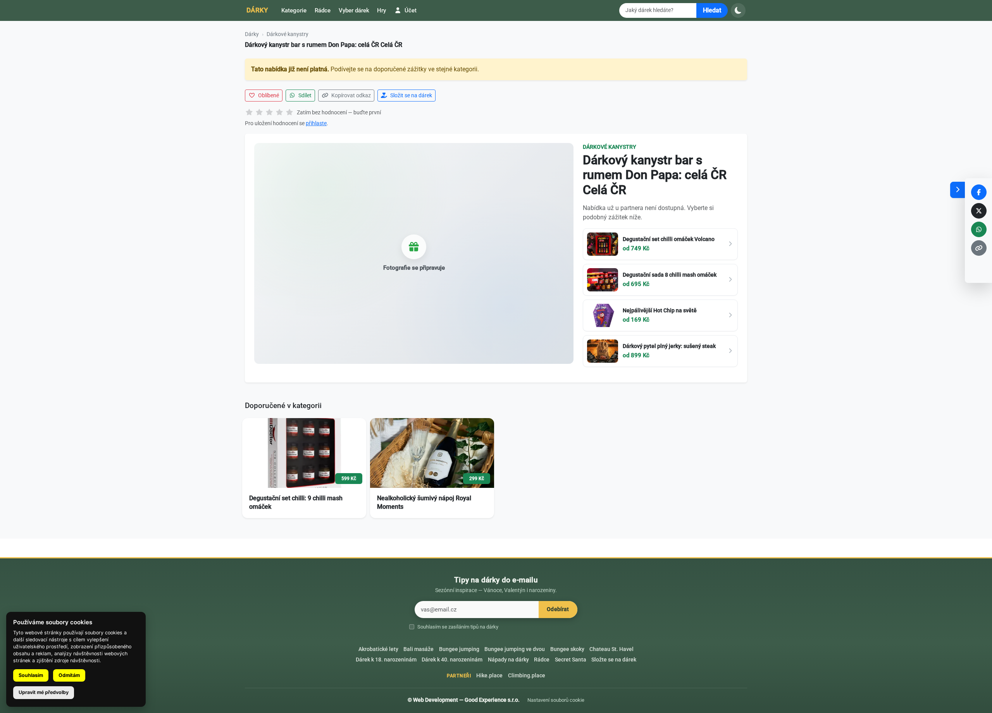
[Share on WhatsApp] (979, 229)
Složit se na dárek (410, 95)
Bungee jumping (459, 649)
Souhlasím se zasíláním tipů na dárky (457, 627)
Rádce (323, 10)
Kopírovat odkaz (350, 95)
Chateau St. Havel (611, 649)
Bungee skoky (567, 649)
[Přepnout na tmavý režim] (738, 10)
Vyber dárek (354, 10)
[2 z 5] (259, 113)
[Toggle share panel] (957, 190)
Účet (410, 10)
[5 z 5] (289, 113)
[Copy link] (979, 248)
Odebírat (558, 609)
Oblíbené (268, 95)
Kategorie (294, 10)
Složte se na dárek (613, 659)
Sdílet (304, 95)
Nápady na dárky (508, 659)
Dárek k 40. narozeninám (452, 659)
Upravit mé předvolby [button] (44, 692)
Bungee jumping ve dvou (514, 649)
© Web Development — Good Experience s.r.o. (464, 700)
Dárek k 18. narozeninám (386, 659)
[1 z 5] (249, 113)
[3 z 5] (269, 113)
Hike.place (489, 675)
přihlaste (316, 123)
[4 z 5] (279, 113)
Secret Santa (570, 659)
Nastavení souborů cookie (555, 700)
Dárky (257, 10)
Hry (381, 10)
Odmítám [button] (69, 675)
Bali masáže (418, 649)
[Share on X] (979, 211)
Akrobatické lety (378, 649)
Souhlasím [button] (31, 675)
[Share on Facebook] (979, 192)
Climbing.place (526, 675)
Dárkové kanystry (287, 34)
